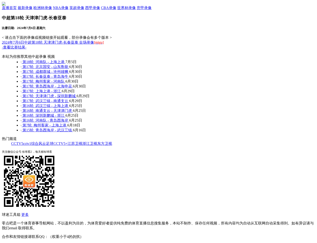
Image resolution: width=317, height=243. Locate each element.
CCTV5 (17, 144)
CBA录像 (108, 8)
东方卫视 (104, 144)
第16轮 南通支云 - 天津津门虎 (47, 111)
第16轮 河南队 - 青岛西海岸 (45, 120)
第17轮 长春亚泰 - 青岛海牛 (45, 76)
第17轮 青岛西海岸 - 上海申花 (47, 86)
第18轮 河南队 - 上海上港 (43, 62)
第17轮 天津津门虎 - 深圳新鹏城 (49, 96)
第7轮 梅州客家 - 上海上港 (44, 125)
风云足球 (46, 144)
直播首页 (9, 8)
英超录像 (76, 8)
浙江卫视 (89, 144)
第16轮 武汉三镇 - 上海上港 (45, 106)
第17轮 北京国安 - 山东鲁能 (45, 67)
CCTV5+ (60, 144)
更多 (25, 215)
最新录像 (25, 8)
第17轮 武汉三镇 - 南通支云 (45, 101)
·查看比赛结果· (14, 47)
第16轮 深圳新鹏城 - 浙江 (43, 115)
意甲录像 (144, 8)
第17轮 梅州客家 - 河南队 (43, 81)
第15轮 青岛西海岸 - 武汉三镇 (47, 130)
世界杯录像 (126, 8)
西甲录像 (92, 8)
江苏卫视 (75, 144)
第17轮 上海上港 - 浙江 (42, 91)
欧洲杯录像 (42, 8)
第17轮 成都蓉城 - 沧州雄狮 (45, 72)
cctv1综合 (31, 144)
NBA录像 (60, 8)
